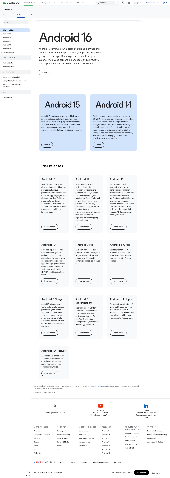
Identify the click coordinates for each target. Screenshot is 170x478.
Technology (35, 15)
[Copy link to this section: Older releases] (66, 166)
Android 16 (106, 435)
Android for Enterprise (42, 435)
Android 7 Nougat (52, 299)
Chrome (73, 462)
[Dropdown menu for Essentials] (36, 3)
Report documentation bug (157, 435)
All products (118, 462)
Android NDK (129, 448)
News (36, 446)
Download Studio (131, 444)
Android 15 (106, 438)
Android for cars (85, 442)
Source (36, 442)
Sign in (164, 3)
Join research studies (155, 442)
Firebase (84, 462)
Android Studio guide (132, 433)
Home (44, 72)
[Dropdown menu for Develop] (71, 3)
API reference (130, 441)
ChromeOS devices (86, 438)
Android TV (83, 446)
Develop (64, 3)
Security (37, 438)
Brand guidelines (55, 472)
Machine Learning (63, 435)
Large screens (84, 431)
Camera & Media (63, 442)
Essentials (28, 3)
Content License (98, 386)
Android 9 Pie (84, 245)
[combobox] (107, 3)
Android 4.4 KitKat (53, 351)
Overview (7, 15)
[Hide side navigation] (28, 474)
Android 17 (106, 431)
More (79, 3)
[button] (15, 52)
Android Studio (152, 3)
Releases (21, 15)
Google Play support (154, 438)
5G (58, 449)
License (44, 472)
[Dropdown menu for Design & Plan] (55, 3)
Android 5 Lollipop (121, 299)
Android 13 (48, 179)
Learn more (49, 227)
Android (37, 431)
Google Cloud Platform (100, 462)
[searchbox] (15, 22)
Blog (35, 449)
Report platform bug (154, 431)
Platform (7, 9)
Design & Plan (47, 3)
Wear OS (82, 435)
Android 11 (116, 179)
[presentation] (88, 166)
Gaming (60, 431)
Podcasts (37, 453)
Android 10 (48, 245)
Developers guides (131, 437)
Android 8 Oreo (120, 245)
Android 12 (82, 179)
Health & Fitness (62, 438)
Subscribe (141, 472)
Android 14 (106, 442)
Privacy (59, 446)
